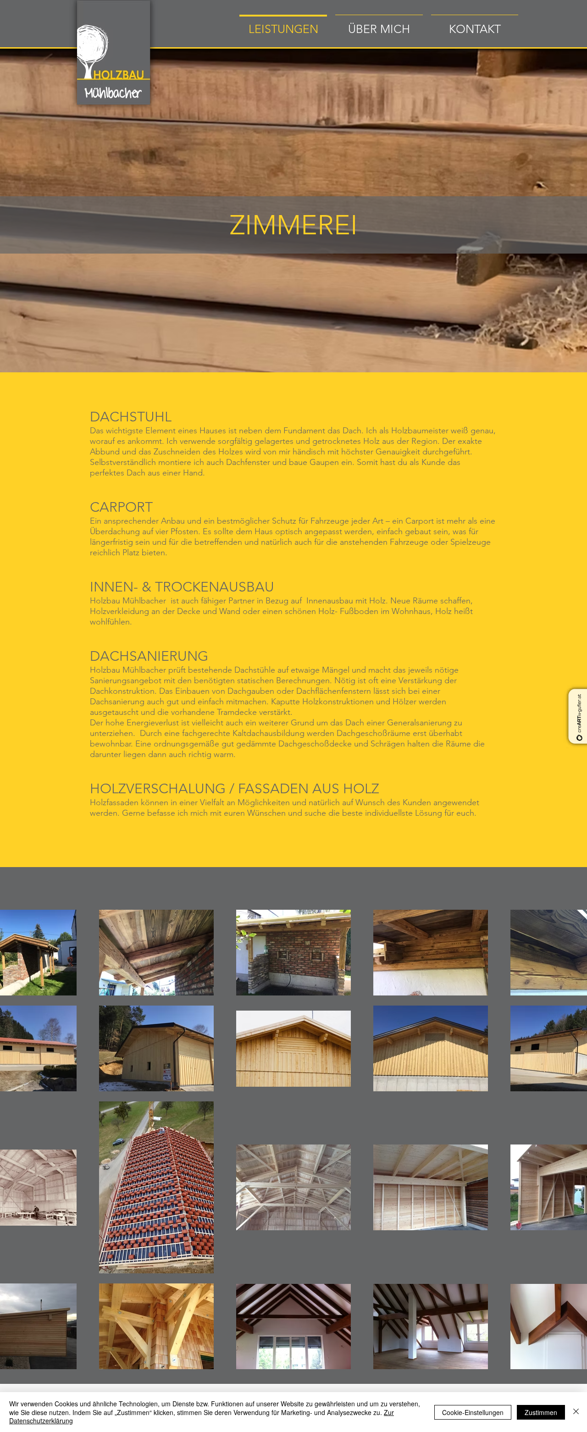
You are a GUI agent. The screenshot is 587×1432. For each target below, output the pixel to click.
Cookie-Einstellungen (473, 1412)
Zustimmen (541, 1412)
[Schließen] (575, 1412)
